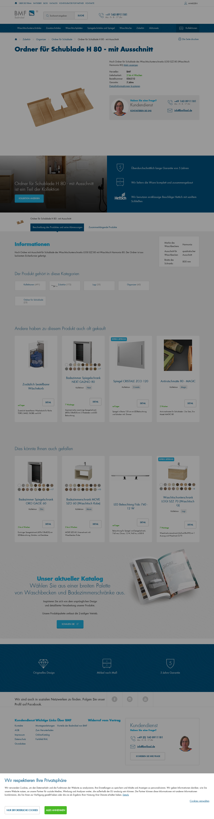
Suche (81, 15)
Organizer (41, 39)
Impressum (20, 734)
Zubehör (140, 28)
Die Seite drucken (190, 39)
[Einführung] (16, 39)
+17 (99, 369)
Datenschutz (20, 739)
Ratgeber (37, 3)
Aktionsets (154, 28)
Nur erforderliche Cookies (22, 810)
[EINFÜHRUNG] (16, 3)
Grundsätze (20, 743)
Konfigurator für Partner (71, 3)
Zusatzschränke (53, 28)
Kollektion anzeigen (29, 198)
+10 (99, 489)
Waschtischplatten (74, 28)
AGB (17, 730)
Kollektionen (191, 28)
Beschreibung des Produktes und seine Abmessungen (57, 227)
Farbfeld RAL (42, 739)
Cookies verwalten (199, 801)
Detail (48, 402)
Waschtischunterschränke (29, 28)
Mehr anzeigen (131, 65)
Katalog (53, 3)
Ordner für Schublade (62, 39)
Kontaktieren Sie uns (140, 110)
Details (126, 794)
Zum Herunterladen (44, 730)
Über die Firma (25, 3)
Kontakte (90, 3)
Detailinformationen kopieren (124, 86)
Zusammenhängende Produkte (103, 227)
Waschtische (126, 28)
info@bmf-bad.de (183, 110)
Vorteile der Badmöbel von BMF (72, 725)
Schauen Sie (68, 624)
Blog (45, 3)
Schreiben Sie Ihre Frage (148, 756)
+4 (194, 488)
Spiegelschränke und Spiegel (101, 28)
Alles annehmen (55, 810)
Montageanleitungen (45, 725)
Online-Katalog (43, 734)
